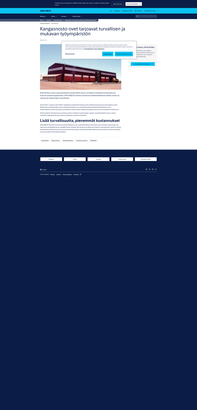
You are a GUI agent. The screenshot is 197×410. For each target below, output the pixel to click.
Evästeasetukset (70, 54)
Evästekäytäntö (88, 49)
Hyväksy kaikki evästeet (124, 54)
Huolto (53, 16)
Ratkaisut (42, 16)
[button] (118, 4)
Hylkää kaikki (108, 54)
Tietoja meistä (76, 16)
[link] (134, 4)
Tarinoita (63, 16)
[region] (99, 50)
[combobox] (146, 16)
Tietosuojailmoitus (99, 49)
